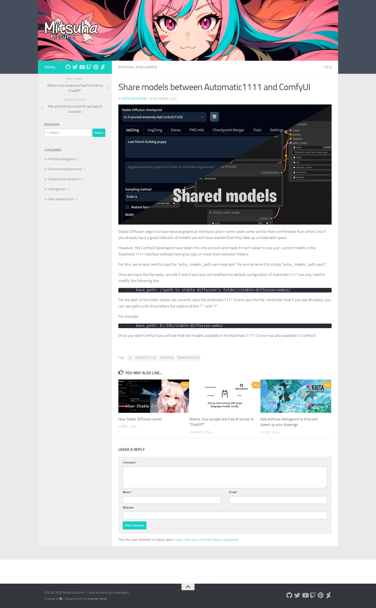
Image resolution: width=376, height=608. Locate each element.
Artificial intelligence (137, 67)
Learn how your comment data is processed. (207, 539)
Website (128, 507)
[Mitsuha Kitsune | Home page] (71, 26)
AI (130, 357)
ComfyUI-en (167, 357)
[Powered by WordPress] (60, 598)
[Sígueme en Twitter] (74, 67)
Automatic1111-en (145, 357)
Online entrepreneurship (65, 169)
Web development (61, 199)
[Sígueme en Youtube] (81, 67)
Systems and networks (63, 179)
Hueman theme (97, 598)
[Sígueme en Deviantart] (102, 67)
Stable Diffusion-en (188, 357)
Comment (130, 462)
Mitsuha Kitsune (135, 99)
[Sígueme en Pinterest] (95, 67)
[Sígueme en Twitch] (88, 67)
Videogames (56, 189)
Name (128, 492)
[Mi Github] (67, 67)
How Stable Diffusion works (140, 419)
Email (233, 492)
